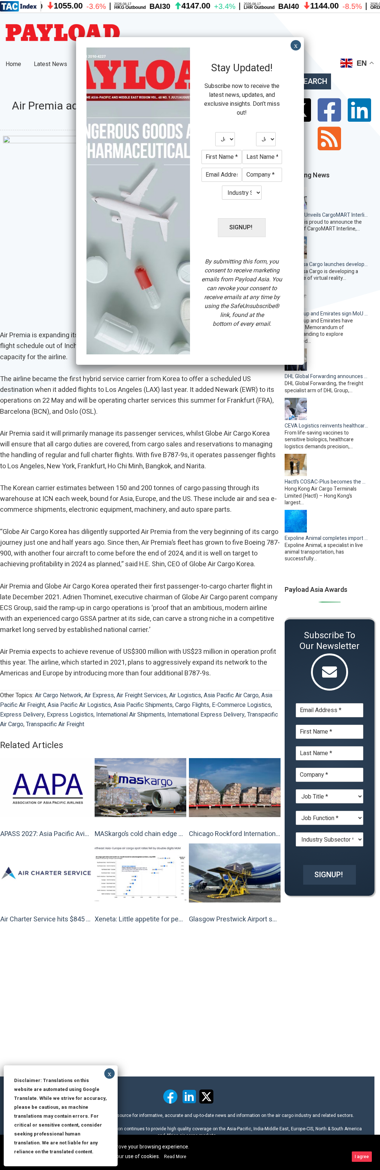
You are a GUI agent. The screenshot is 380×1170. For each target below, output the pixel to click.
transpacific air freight (55, 724)
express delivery (22, 714)
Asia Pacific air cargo (231, 695)
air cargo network (58, 695)
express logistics (70, 714)
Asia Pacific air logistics (79, 705)
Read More (175, 1156)
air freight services (142, 695)
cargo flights (192, 705)
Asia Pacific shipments (143, 705)
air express (99, 695)
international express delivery (206, 714)
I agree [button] (362, 1156)
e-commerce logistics (241, 705)
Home (13, 64)
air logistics (185, 695)
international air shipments (130, 714)
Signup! (328, 874)
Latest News (50, 64)
